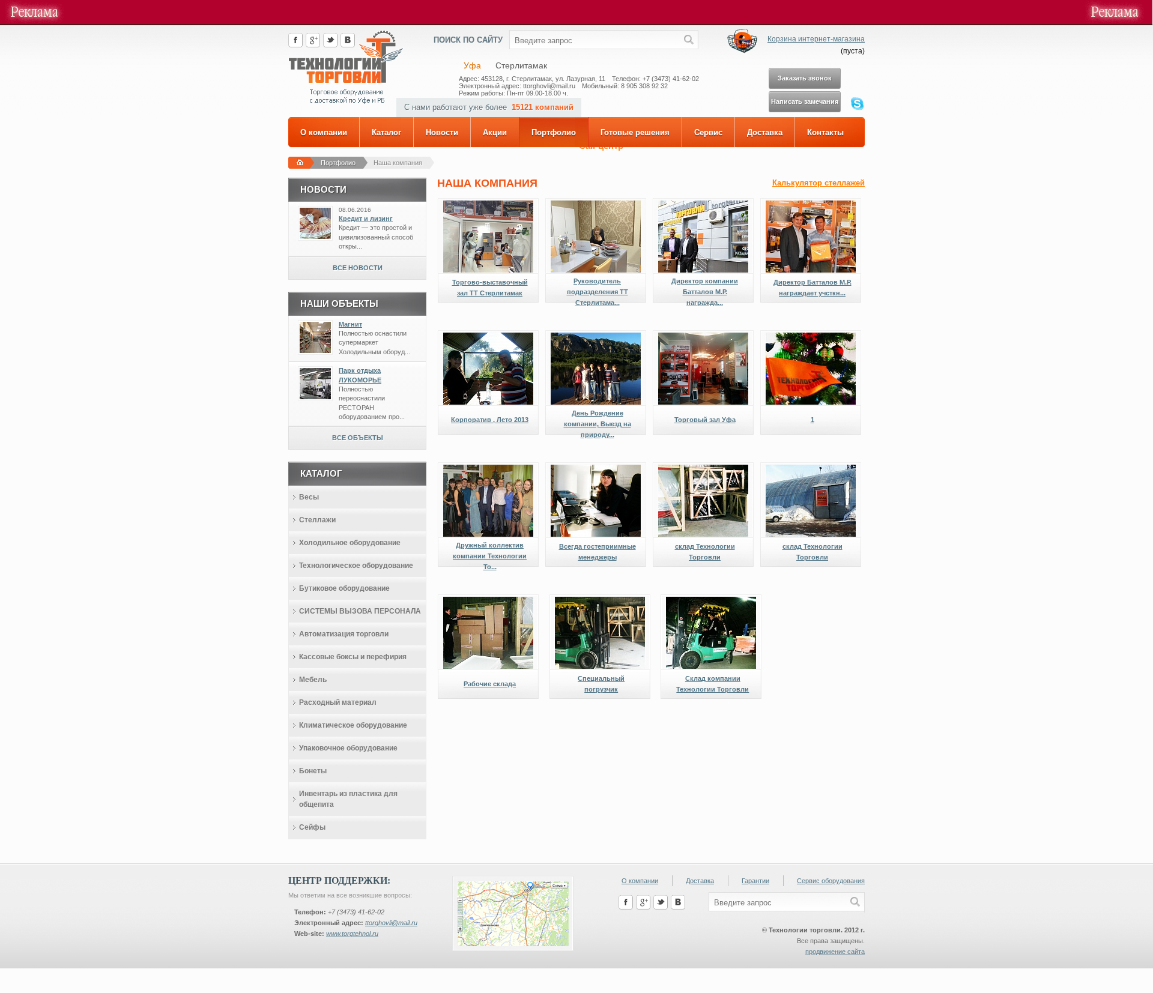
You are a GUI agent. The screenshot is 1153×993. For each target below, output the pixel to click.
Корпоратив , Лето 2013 (489, 419)
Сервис (708, 132)
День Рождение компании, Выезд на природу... (597, 423)
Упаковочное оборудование (348, 748)
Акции (495, 132)
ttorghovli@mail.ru (391, 922)
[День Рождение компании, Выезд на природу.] (596, 402)
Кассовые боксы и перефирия (353, 657)
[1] (811, 402)
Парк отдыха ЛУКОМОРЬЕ (360, 375)
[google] (313, 45)
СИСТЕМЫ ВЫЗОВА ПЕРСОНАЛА (360, 611)
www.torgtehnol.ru (352, 933)
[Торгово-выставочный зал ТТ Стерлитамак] (488, 270)
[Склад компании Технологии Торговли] (711, 666)
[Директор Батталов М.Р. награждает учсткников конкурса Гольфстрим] (811, 270)
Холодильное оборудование (350, 543)
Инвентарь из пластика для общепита (348, 799)
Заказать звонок (805, 78)
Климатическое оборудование (353, 725)
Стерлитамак (521, 65)
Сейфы (312, 827)
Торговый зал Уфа (705, 419)
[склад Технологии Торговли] (703, 534)
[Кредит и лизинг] (315, 236)
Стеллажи (317, 520)
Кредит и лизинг (366, 218)
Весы (309, 497)
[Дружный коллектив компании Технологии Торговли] (488, 534)
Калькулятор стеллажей (818, 182)
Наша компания (398, 162)
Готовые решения (635, 132)
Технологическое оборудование (356, 565)
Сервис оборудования (831, 880)
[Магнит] (315, 350)
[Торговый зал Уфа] (703, 402)
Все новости (358, 267)
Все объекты (357, 437)
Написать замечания (804, 101)
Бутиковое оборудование (344, 588)
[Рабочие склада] (488, 666)
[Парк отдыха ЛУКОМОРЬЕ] (315, 396)
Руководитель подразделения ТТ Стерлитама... (597, 291)
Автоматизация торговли (344, 634)
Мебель (313, 679)
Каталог (386, 132)
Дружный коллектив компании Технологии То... (490, 556)
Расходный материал (338, 702)
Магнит (350, 324)
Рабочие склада (490, 683)
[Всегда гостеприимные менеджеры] (596, 534)
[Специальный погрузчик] (600, 666)
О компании (323, 132)
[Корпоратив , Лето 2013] (488, 402)
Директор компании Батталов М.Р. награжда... (704, 291)
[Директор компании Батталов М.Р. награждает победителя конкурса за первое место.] (703, 270)
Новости (442, 132)
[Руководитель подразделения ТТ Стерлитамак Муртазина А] (596, 270)
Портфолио (553, 132)
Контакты (825, 132)
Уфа (472, 65)
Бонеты (313, 771)
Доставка (764, 132)
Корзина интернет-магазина (816, 39)
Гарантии (755, 880)
